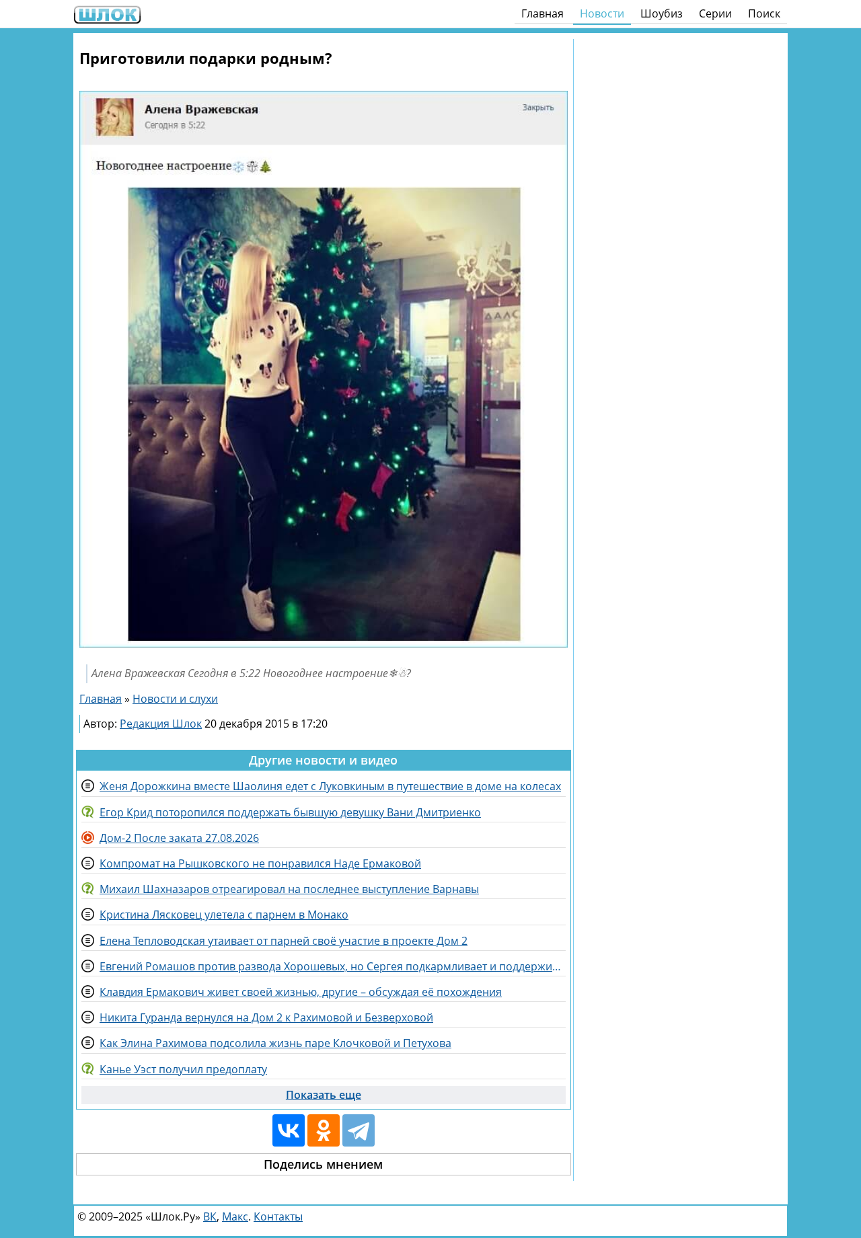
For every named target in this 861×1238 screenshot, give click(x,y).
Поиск (764, 13)
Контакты (278, 1216)
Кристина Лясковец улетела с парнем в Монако (224, 914)
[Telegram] (358, 1130)
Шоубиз (661, 13)
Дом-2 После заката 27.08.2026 (179, 837)
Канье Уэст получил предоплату (183, 1069)
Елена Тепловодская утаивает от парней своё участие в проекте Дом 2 (283, 940)
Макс (235, 1216)
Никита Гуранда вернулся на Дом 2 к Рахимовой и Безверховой (266, 1017)
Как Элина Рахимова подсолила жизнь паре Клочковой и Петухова (275, 1043)
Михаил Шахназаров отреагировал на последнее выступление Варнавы (289, 889)
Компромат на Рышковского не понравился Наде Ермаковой (260, 863)
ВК (210, 1216)
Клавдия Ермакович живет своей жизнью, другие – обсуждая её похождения (301, 991)
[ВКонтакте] (288, 1130)
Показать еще (323, 1094)
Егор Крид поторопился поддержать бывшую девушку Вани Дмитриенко (290, 812)
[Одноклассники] (323, 1130)
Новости (602, 13)
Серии (715, 13)
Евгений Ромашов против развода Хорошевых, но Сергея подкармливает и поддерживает (333, 966)
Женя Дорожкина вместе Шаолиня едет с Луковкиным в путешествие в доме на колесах (330, 786)
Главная (542, 13)
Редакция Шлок (161, 723)
